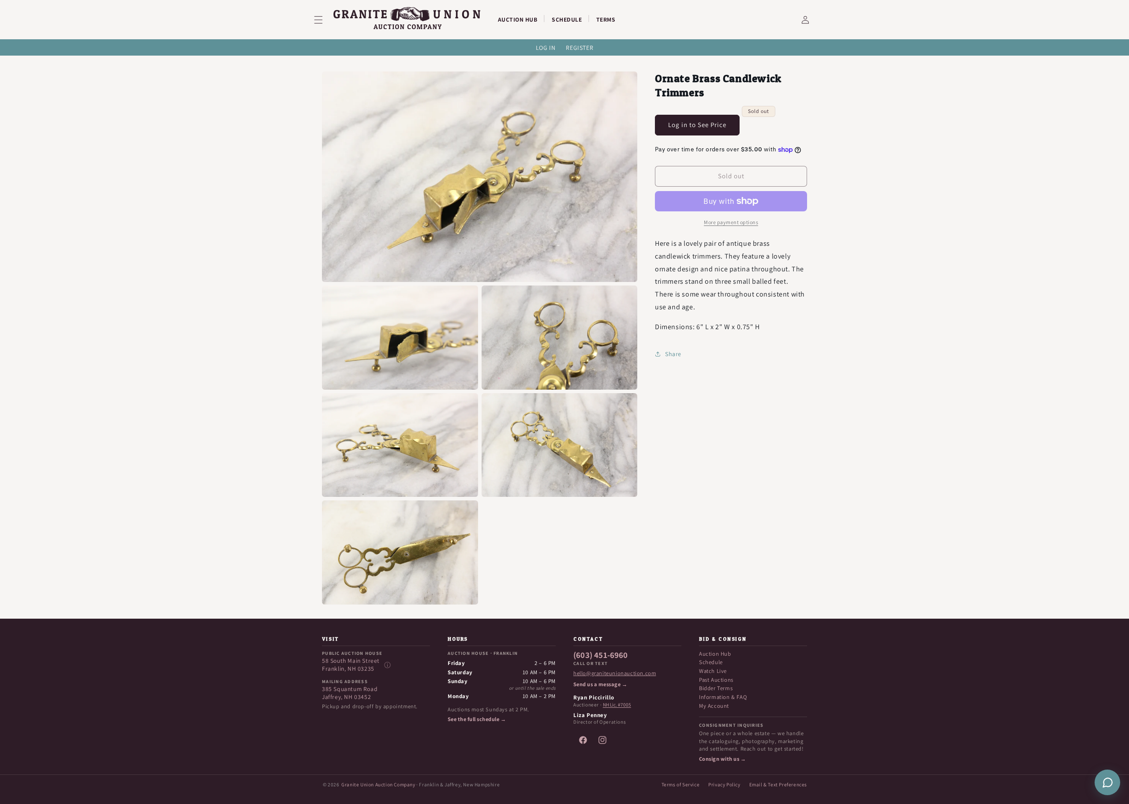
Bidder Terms (716, 688)
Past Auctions (716, 680)
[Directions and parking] (387, 665)
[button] (323, 20)
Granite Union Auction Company (378, 784)
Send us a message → (600, 684)
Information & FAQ (723, 697)
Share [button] (673, 354)
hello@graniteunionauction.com (614, 673)
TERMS (606, 19)
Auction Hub (715, 653)
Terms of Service (681, 784)
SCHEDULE (567, 19)
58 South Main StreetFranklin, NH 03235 (351, 665)
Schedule (711, 662)
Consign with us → (722, 759)
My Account (714, 706)
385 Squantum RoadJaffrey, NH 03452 (350, 693)
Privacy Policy (724, 784)
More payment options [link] (731, 222)
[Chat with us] (1107, 782)
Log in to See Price (697, 124)
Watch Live (713, 671)
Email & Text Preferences (778, 784)
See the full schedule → (477, 719)
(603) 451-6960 (600, 655)
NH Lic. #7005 (617, 705)
